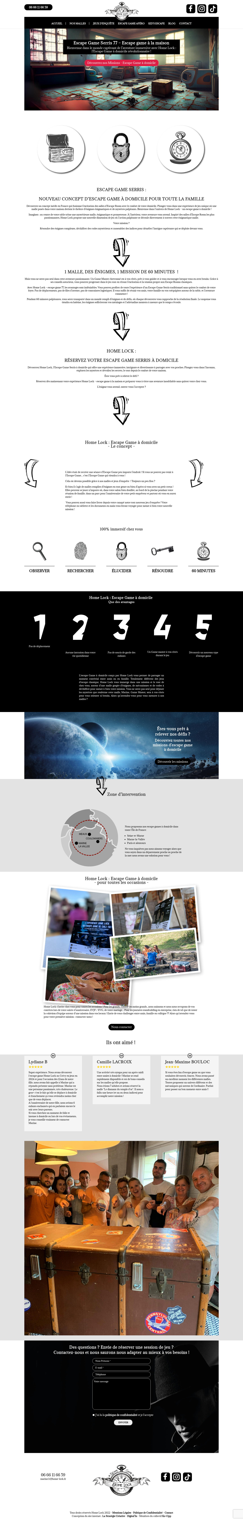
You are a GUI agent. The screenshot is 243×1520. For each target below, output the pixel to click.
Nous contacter (121, 1027)
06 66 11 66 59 (38, 7)
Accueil (56, 24)
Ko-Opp (166, 1516)
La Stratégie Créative (113, 1516)
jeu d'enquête (153, 502)
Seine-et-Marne (135, 835)
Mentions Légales (121, 1512)
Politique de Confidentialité (148, 1512)
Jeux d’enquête (103, 24)
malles (107, 481)
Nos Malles (78, 24)
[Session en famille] (121, 1334)
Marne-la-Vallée (136, 839)
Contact (185, 24)
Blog (172, 24)
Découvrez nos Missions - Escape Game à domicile (121, 63)
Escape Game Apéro (131, 24)
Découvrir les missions (173, 762)
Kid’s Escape (156, 24)
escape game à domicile (198, 209)
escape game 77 (56, 287)
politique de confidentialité (121, 1415)
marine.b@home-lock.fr (53, 1478)
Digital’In (132, 1516)
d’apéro (140, 486)
